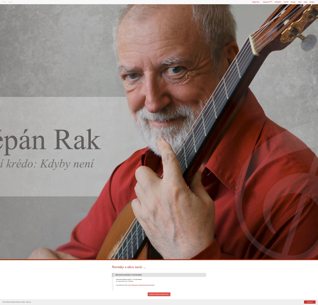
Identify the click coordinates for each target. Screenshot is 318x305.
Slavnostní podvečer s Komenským (128, 275)
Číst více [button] (28, 302)
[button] (159, 294)
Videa (305, 2)
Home (4, 2)
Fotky (299, 2)
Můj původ (267, 2)
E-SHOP (286, 2)
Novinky (293, 2)
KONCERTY (278, 2)
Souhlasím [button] (310, 302)
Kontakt (312, 2)
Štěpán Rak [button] (255, 2)
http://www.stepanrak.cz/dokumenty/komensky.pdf (139, 285)
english (10, 2)
